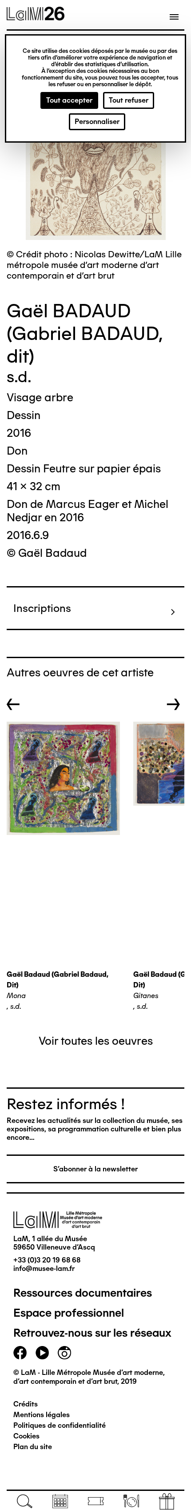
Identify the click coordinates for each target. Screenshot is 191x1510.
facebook (20, 1352)
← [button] (13, 704)
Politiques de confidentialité (59, 1425)
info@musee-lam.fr (44, 1268)
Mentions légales (41, 1414)
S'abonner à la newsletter (95, 1169)
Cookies (26, 1436)
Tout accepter (69, 100)
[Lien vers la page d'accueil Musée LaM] (35, 17)
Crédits (25, 1404)
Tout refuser (128, 100)
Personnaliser (97, 121)
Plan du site (32, 1446)
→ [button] (173, 704)
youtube (42, 1352)
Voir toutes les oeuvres (96, 1040)
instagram (64, 1352)
